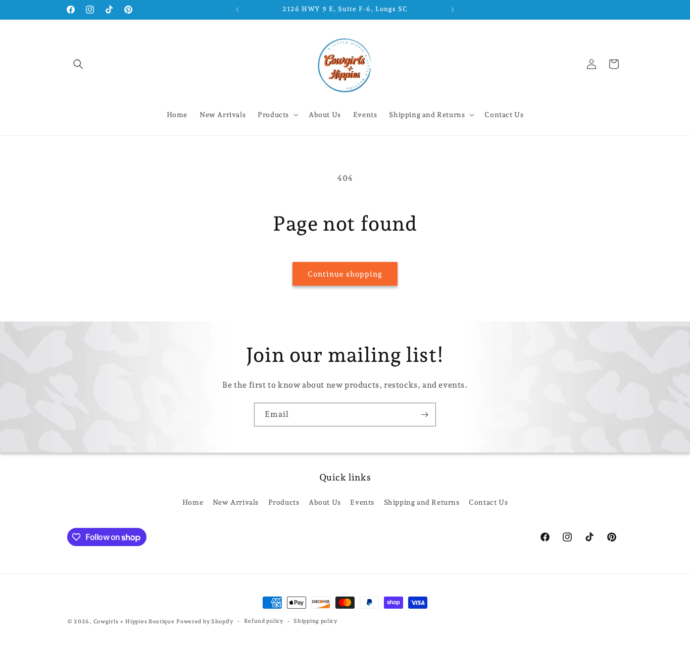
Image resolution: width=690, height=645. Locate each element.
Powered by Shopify (204, 621)
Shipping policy (315, 621)
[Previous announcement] (237, 9)
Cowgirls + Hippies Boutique (134, 621)
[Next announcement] (452, 9)
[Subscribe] (424, 414)
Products (284, 502)
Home (192, 502)
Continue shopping (345, 274)
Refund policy (263, 621)
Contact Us (488, 502)
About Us (325, 502)
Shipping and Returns (422, 502)
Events (362, 502)
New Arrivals (236, 502)
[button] (78, 64)
